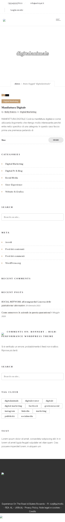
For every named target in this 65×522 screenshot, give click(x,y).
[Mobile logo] (1, 515)
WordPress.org (13, 263)
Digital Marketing (14, 164)
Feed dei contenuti (14, 249)
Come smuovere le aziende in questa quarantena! (26, 312)
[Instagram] (28, 485)
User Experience (13, 184)
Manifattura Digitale (14, 107)
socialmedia (27, 416)
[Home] (4, 18)
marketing (41, 411)
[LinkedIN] (36, 485)
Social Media (11, 177)
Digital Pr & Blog (14, 170)
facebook (33, 406)
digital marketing (13, 406)
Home (17, 84)
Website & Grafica (14, 191)
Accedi (8, 242)
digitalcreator (32, 400)
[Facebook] (21, 485)
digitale (49, 400)
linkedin (25, 411)
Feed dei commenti (14, 256)
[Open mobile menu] (59, 20)
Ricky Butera (10, 112)
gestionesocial (52, 406)
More (4, 140)
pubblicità (10, 416)
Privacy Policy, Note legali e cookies (42, 507)
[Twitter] (44, 485)
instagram (10, 411)
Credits (32, 511)
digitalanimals (11, 400)
